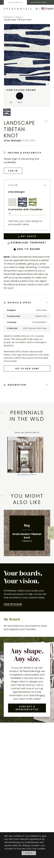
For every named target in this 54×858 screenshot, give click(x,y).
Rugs (18, 17)
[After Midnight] (22, 202)
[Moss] (33, 202)
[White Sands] (12, 202)
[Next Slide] (51, 530)
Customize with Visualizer (25, 209)
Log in (13, 170)
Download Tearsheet (28, 242)
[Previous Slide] (51, 536)
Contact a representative (27, 708)
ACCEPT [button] (28, 853)
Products (8, 17)
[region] (27, 533)
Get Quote (28, 236)
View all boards (13, 604)
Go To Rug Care (27, 368)
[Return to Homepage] (19, 9)
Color (13, 185)
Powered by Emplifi (27, 474)
